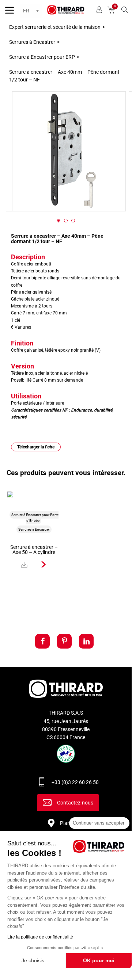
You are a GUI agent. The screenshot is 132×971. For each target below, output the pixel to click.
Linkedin (86, 641)
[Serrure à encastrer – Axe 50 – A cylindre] (43, 564)
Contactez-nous (75, 803)
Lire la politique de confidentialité (40, 937)
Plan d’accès (74, 823)
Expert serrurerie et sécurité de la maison (55, 27)
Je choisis (33, 960)
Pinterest (64, 641)
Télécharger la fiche (35, 447)
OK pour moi (98, 960)
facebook (42, 641)
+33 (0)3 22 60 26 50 (75, 782)
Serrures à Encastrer (32, 42)
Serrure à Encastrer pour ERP (42, 57)
